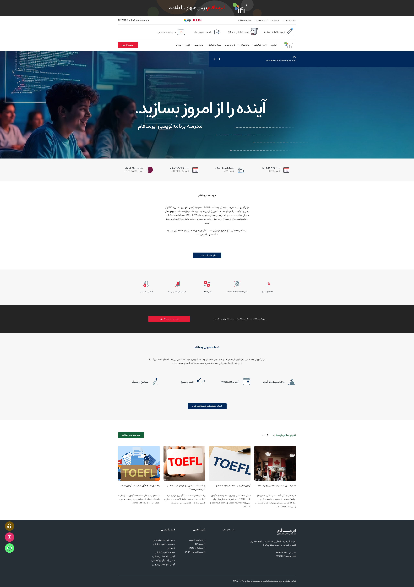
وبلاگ (178, 45)
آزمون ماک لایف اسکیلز (274, 32)
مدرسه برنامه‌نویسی (167, 32)
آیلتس (274, 45)
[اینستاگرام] (120, 581)
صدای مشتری (261, 20)
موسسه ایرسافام (252, 581)
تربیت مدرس (229, 45)
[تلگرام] (131, 581)
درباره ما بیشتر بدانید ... (207, 255)
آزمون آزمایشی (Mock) (238, 32)
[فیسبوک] (125, 581)
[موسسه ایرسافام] (289, 45)
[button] (219, 59)
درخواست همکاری (245, 20)
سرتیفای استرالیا (289, 20)
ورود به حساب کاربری (169, 319)
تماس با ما (275, 20)
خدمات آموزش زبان (202, 32)
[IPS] (207, 105)
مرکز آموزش (245, 45)
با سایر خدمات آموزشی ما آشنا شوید (207, 406)
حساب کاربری (128, 45)
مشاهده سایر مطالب (131, 435)
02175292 (123, 20)
